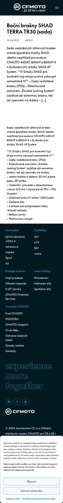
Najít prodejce (14, 278)
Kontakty (10, 351)
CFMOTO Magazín (17, 324)
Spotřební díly (42, 289)
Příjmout (31, 481)
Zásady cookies (13, 498)
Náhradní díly (42, 283)
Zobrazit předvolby (31, 490)
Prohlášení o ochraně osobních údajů (38, 498)
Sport (8, 258)
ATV (36, 237)
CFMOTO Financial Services (16, 296)
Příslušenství (41, 278)
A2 (7, 263)
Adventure (11, 246)
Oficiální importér (16, 283)
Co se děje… (12, 330)
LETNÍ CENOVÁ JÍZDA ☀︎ (15, 239)
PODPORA (11, 319)
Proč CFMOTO (14, 313)
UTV (36, 242)
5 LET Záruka (13, 289)
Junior (38, 253)
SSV (36, 248)
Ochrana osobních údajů (16, 338)
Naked (9, 252)
